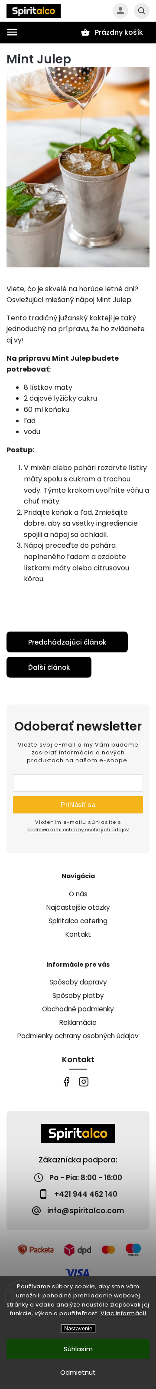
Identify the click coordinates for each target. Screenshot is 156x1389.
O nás (78, 894)
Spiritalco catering (78, 920)
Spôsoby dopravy (78, 982)
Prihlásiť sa (78, 804)
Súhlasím (78, 1348)
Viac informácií (123, 1313)
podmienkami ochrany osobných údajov (78, 829)
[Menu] (12, 32)
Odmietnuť (78, 1372)
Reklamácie (78, 1022)
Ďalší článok (49, 667)
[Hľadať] (142, 11)
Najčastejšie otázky (78, 907)
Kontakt (78, 934)
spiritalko (83, 1081)
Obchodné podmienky (78, 1009)
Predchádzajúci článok (67, 642)
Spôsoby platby (78, 995)
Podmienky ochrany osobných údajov (78, 1035)
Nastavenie (78, 1328)
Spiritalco (66, 1081)
